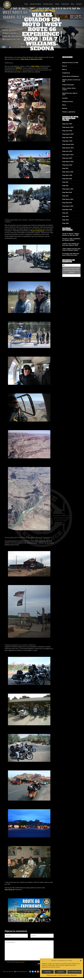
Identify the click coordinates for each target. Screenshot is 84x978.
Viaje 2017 (65, 182)
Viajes (26, 4)
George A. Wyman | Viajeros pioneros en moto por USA (70, 234)
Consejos (65, 98)
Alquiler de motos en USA (70, 62)
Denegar (61, 972)
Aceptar (48, 972)
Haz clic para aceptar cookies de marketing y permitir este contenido (29, 910)
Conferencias (66, 73)
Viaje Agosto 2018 (67, 172)
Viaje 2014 (65, 196)
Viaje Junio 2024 (67, 151)
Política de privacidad (64, 975)
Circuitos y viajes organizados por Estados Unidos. (71, 239)
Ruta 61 (64, 69)
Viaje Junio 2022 (67, 165)
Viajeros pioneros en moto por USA (71, 80)
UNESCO (19, 68)
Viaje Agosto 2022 (67, 161)
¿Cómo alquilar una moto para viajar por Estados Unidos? (71, 249)
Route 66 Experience (37, 231)
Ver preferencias (74, 972)
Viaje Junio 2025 (67, 137)
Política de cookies (52, 975)
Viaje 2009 (65, 220)
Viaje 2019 (65, 168)
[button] (81, 960)
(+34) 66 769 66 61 (9, 971)
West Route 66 (9, 889)
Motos (64, 105)
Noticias (64, 108)
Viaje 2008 (65, 223)
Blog (72, 4)
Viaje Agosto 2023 (67, 154)
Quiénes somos (48, 4)
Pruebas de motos (67, 101)
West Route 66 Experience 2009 (31, 59)
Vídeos (57, 4)
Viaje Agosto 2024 (67, 148)
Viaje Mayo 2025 (67, 141)
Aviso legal (73, 975)
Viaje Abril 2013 (67, 202)
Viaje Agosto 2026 (67, 127)
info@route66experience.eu (22, 971)
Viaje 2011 (65, 213)
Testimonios (65, 4)
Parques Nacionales (68, 84)
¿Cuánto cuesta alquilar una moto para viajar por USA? (70, 244)
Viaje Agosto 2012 (67, 206)
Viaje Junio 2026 (67, 130)
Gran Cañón (35, 66)
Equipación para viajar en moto (69, 93)
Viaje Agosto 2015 (67, 189)
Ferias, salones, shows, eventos (69, 88)
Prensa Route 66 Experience (70, 76)
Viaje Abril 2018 (67, 178)
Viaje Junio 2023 (67, 158)
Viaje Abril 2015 (67, 192)
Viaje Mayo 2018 (67, 175)
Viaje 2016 (65, 185)
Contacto (79, 4)
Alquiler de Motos (35, 4)
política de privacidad (19, 961)
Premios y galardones (68, 112)
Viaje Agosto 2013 (67, 199)
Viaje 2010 (65, 216)
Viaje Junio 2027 (67, 124)
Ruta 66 (64, 66)
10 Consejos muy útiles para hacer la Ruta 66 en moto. (70, 254)
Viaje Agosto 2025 (67, 134)
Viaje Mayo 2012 (67, 209)
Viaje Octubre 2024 (68, 144)
